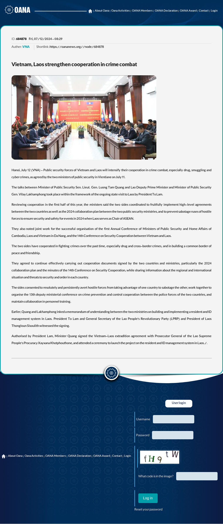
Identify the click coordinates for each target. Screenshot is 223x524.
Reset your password (148, 510)
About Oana (102, 11)
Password (142, 435)
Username (143, 419)
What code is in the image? (156, 476)
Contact (204, 11)
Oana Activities (120, 11)
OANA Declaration (166, 11)
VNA (26, 47)
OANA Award (188, 11)
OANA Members (142, 11)
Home (90, 11)
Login (214, 11)
